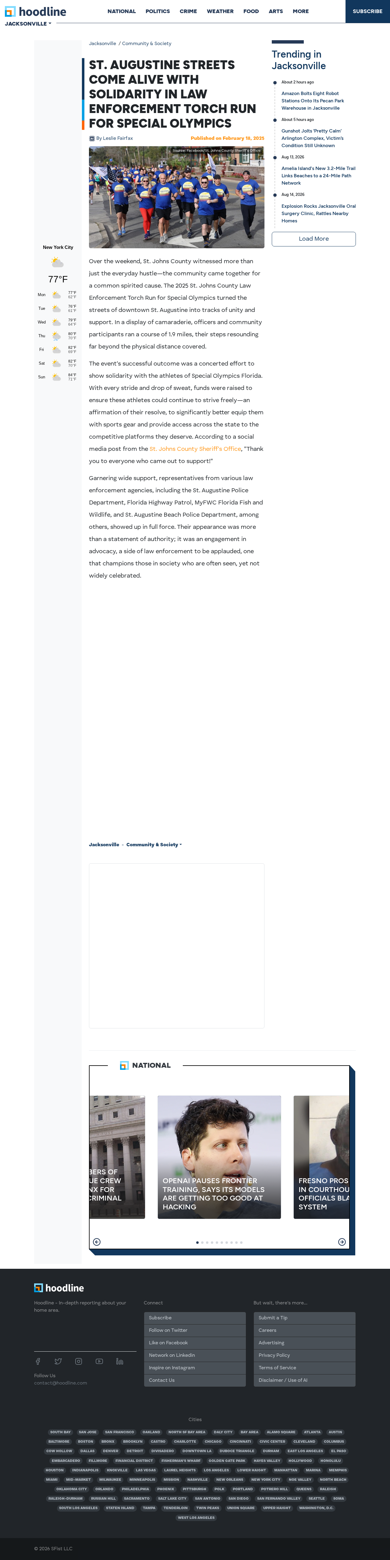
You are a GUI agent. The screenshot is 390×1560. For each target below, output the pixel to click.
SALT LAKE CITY (172, 1499)
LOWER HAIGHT (251, 1470)
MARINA (313, 1470)
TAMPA (149, 1508)
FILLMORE (98, 1461)
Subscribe (368, 11)
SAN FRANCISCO (119, 1432)
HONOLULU (331, 1461)
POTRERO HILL (274, 1489)
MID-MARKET (78, 1480)
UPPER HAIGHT (277, 1508)
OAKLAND (151, 1432)
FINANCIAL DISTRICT (134, 1461)
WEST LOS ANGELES (196, 1518)
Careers (267, 1330)
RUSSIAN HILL (103, 1499)
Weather (220, 11)
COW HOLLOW (59, 1451)
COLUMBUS (334, 1442)
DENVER (110, 1451)
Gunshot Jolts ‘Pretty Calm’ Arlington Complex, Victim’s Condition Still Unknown (312, 138)
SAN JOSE (88, 1432)
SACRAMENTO (137, 1499)
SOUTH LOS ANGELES (78, 1508)
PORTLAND (243, 1489)
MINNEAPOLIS (142, 1480)
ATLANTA (312, 1432)
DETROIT (135, 1451)
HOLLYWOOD (300, 1461)
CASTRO (158, 1442)
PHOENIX (165, 1489)
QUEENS (303, 1489)
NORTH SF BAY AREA (186, 1432)
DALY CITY (223, 1432)
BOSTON (85, 1442)
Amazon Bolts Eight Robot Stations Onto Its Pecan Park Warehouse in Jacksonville (313, 100)
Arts (276, 11)
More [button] (301, 11)
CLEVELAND (304, 1442)
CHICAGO (213, 1442)
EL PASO (338, 1451)
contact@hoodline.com (60, 1383)
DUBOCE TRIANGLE (237, 1451)
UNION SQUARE (241, 1508)
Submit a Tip (273, 1318)
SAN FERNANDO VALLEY (278, 1499)
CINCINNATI (240, 1442)
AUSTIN (335, 1432)
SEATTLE (317, 1499)
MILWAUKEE (110, 1480)
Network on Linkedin (172, 1355)
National (122, 11)
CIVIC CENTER (272, 1442)
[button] (97, 1242)
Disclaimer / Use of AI (283, 1380)
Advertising (271, 1343)
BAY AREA (249, 1432)
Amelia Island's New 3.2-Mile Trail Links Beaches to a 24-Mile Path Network (319, 175)
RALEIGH (328, 1489)
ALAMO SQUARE (281, 1432)
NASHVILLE (197, 1480)
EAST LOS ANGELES (305, 1451)
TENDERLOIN (176, 1508)
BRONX (108, 1442)
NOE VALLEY (300, 1480)
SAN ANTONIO (207, 1499)
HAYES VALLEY (267, 1461)
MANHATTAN (285, 1470)
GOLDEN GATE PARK (227, 1461)
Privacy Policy (274, 1355)
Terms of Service (277, 1368)
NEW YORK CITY (265, 1480)
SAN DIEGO (239, 1499)
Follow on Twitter (168, 1330)
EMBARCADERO (66, 1461)
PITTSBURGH (194, 1489)
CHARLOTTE (185, 1442)
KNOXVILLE (117, 1470)
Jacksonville (102, 43)
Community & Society (146, 43)
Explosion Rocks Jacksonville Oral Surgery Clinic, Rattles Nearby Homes (319, 213)
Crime (188, 11)
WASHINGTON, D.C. (316, 1508)
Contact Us (162, 1380)
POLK (219, 1489)
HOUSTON (55, 1470)
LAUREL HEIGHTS (180, 1470)
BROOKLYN (133, 1442)
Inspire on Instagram (172, 1368)
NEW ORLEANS (229, 1480)
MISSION (171, 1480)
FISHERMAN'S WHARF (180, 1461)
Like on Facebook (168, 1343)
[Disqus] (176, 944)
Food (251, 11)
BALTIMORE (58, 1442)
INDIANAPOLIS (85, 1470)
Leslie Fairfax (114, 138)
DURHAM (271, 1451)
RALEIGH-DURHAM (65, 1499)
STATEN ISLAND (120, 1508)
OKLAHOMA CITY (71, 1489)
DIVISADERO (162, 1451)
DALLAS (87, 1451)
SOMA (338, 1499)
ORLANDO (104, 1489)
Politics (158, 11)
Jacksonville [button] (26, 23)
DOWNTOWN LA (197, 1451)
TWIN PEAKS (207, 1508)
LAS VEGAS (146, 1470)
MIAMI (52, 1480)
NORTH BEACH (333, 1480)
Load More (314, 239)
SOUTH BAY (60, 1432)
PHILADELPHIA (135, 1489)
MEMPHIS (338, 1470)
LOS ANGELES (216, 1470)
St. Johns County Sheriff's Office (195, 449)
